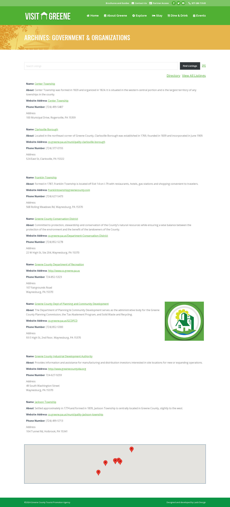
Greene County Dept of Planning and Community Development (72, 304)
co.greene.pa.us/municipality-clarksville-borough (76, 142)
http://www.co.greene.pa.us (64, 270)
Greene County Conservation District (56, 219)
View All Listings (194, 75)
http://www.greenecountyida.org (67, 369)
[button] (105, 463)
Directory (173, 75)
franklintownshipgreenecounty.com (69, 190)
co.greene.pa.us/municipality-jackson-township (75, 414)
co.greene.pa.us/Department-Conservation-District (78, 235)
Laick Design (200, 502)
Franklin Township (46, 177)
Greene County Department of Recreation (59, 264)
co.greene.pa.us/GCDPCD (62, 320)
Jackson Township (45, 402)
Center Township (45, 83)
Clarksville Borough (46, 129)
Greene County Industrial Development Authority (63, 356)
